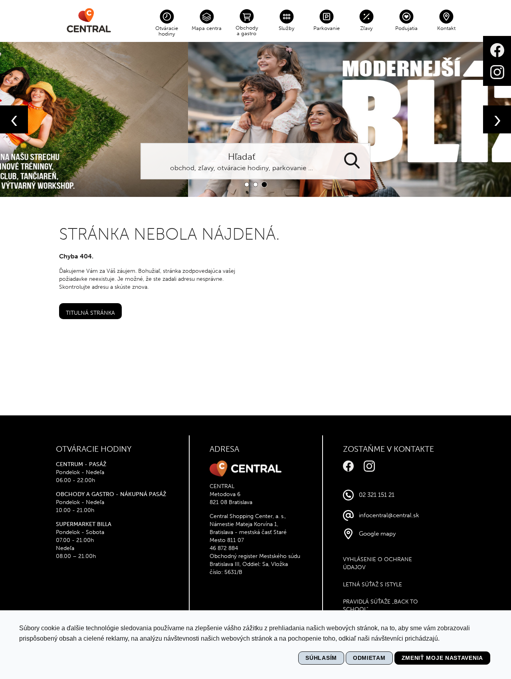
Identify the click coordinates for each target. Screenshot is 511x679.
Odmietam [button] (369, 658)
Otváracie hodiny (166, 31)
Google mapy (377, 533)
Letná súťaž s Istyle (372, 584)
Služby (286, 28)
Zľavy (366, 28)
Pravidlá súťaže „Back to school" (380, 605)
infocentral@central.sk (389, 515)
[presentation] (14, 119)
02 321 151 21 (376, 494)
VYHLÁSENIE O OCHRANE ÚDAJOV (377, 563)
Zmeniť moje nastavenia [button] (442, 658)
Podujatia (406, 28)
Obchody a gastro (247, 30)
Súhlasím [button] (321, 658)
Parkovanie (326, 28)
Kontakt (446, 28)
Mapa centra (207, 28)
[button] (247, 185)
